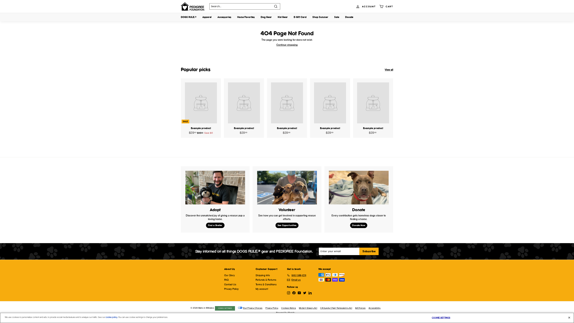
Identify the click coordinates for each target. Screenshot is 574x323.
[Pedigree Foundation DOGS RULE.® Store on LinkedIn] (310, 292)
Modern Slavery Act (308, 308)
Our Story (229, 275)
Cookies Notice (288, 308)
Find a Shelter (215, 225)
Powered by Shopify (285, 312)
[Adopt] (215, 187)
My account (262, 288)
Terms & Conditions (266, 284)
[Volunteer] (287, 187)
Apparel (207, 17)
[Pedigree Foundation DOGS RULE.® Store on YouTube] (299, 292)
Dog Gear (266, 17)
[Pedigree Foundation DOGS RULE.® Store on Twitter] (304, 292)
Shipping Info (263, 275)
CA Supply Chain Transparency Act (336, 308)
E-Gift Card (300, 17)
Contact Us (230, 284)
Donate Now (358, 225)
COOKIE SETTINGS (225, 308)
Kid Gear (283, 17)
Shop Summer (320, 17)
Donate (349, 17)
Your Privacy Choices (252, 308)
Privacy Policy (231, 288)
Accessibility (375, 308)
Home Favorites (246, 17)
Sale (336, 17)
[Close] (569, 317)
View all (389, 69)
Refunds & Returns (266, 279)
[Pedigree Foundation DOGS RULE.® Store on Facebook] (294, 292)
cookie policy (111, 317)
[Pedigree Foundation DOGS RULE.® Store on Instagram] (288, 292)
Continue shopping (287, 44)
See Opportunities (287, 225)
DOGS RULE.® (188, 17)
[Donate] (359, 187)
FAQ (226, 279)
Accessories (224, 17)
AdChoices (360, 308)
